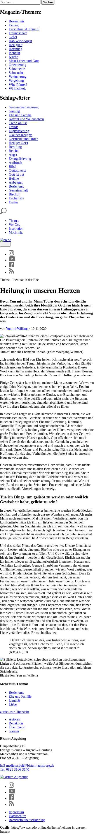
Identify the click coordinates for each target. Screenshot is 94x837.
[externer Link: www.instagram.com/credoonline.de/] (11, 254)
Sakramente (17, 69)
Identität (14, 53)
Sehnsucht (16, 73)
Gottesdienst (17, 170)
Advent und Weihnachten (26, 119)
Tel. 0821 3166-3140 (14, 769)
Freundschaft (18, 33)
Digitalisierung (19, 131)
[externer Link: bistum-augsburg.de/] (14, 777)
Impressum (16, 812)
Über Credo (17, 727)
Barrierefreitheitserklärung (27, 820)
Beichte (14, 151)
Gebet (13, 37)
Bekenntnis (16, 21)
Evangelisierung (20, 158)
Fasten (13, 202)
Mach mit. (16, 232)
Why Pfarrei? (18, 84)
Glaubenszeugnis (20, 135)
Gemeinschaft (18, 190)
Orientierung (17, 65)
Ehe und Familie (20, 115)
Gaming (14, 111)
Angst (13, 155)
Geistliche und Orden (23, 139)
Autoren (14, 719)
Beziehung (16, 186)
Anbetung (16, 182)
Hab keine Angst (20, 41)
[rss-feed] (11, 272)
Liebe (13, 704)
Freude (13, 127)
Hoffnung (15, 49)
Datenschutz (17, 816)
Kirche (13, 57)
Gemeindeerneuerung (23, 107)
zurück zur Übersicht (14, 712)
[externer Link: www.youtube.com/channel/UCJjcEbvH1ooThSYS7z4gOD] (12, 260)
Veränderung (17, 76)
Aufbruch (15, 162)
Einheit (14, 25)
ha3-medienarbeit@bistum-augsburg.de (27, 765)
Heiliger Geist (18, 143)
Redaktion (16, 723)
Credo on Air (18, 123)
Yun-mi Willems (17, 328)
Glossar (14, 731)
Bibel (12, 166)
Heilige (14, 178)
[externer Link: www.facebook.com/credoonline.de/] (11, 266)
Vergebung (16, 80)
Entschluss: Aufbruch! (24, 29)
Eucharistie (16, 198)
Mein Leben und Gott (24, 61)
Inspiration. (16, 228)
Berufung (15, 147)
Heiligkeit (15, 45)
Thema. (14, 220)
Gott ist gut (16, 174)
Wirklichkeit (17, 88)
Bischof (14, 194)
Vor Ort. (14, 224)
